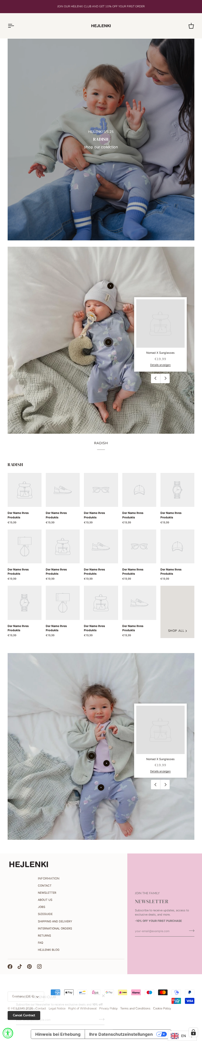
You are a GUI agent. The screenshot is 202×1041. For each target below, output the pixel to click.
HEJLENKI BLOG (48, 950)
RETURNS (44, 935)
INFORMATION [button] (48, 878)
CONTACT (45, 885)
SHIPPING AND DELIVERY (55, 921)
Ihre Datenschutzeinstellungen (121, 1034)
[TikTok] (20, 966)
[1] (110, 286)
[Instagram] (39, 966)
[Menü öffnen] (15, 26)
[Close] (105, 995)
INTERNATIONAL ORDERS (55, 928)
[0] (108, 342)
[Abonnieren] (100, 1019)
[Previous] (155, 378)
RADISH (15, 464)
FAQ (40, 942)
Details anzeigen (160, 364)
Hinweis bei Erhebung (57, 1034)
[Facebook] (10, 966)
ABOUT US (45, 900)
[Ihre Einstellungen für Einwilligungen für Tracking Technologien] (193, 1032)
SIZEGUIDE (45, 914)
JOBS (41, 907)
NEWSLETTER (47, 893)
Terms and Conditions (135, 1008)
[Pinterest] (29, 966)
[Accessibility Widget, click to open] (8, 1033)
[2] (101, 787)
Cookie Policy (162, 1008)
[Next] (165, 378)
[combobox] (182, 1036)
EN (183, 1036)
